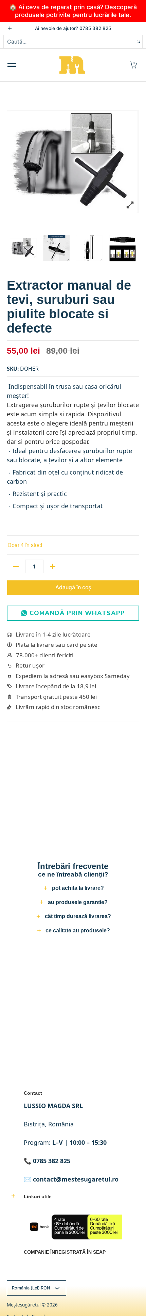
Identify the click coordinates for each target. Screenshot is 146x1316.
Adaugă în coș (73, 587)
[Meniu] (11, 65)
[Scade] (16, 566)
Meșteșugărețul (23, 1305)
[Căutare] (138, 41)
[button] (133, 65)
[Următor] (134, 162)
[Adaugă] (52, 566)
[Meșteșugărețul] (72, 65)
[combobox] (69, 41)
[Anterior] (11, 162)
